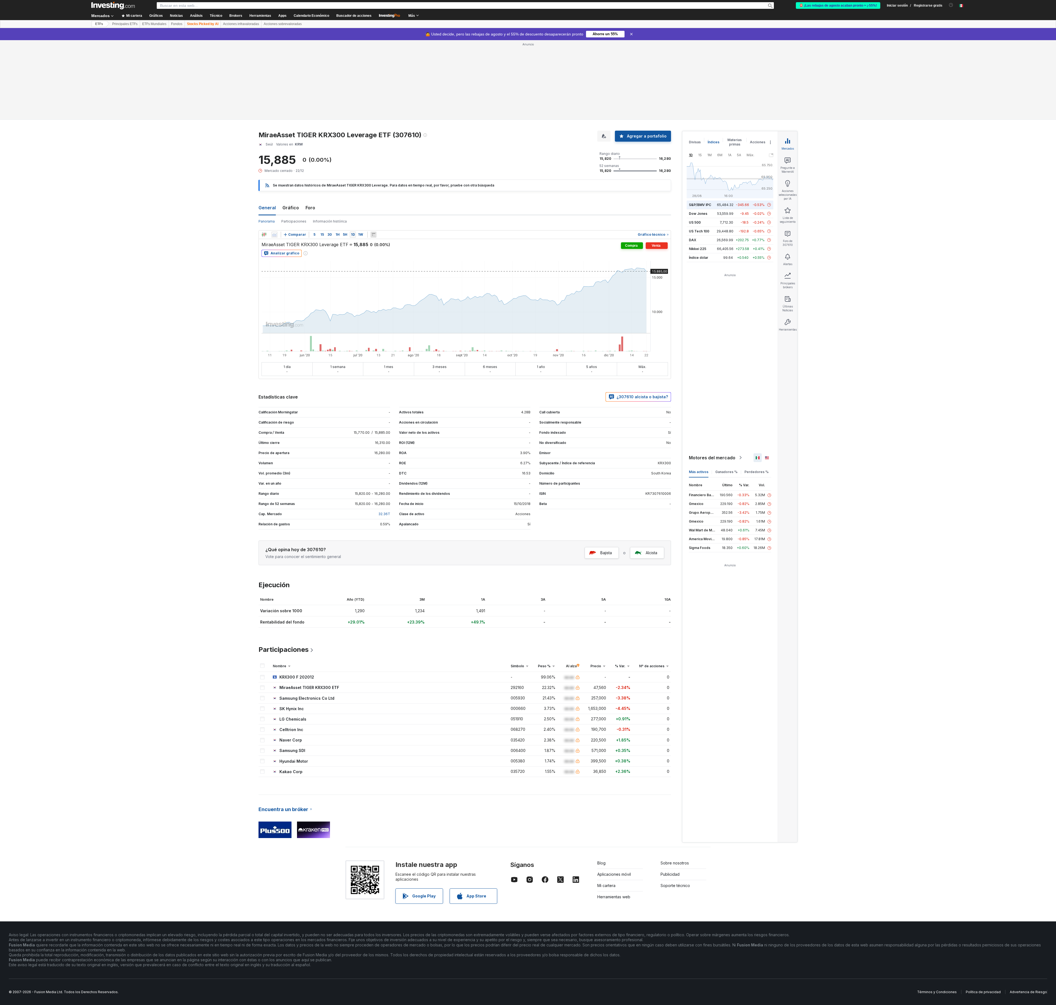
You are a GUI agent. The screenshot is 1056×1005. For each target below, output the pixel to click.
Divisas (695, 142)
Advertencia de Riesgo (1028, 992)
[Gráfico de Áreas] (274, 235)
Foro (310, 207)
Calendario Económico (311, 16)
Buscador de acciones (354, 16)
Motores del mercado (712, 457)
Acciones (757, 142)
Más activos (698, 472)
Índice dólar (698, 258)
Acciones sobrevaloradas (283, 24)
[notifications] (951, 5)
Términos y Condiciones (937, 992)
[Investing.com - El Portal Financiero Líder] (113, 5)
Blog (601, 863)
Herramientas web (613, 896)
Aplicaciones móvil (614, 874)
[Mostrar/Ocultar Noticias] (373, 235)
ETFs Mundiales (154, 24)
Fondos (176, 24)
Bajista (606, 552)
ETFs (99, 24)
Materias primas (734, 142)
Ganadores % (726, 472)
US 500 (695, 222)
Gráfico (290, 207)
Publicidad (670, 874)
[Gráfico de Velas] (264, 235)
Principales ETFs (125, 24)
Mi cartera (606, 885)
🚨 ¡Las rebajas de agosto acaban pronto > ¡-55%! (838, 5)
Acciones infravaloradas (241, 24)
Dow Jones (698, 214)
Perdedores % (756, 472)
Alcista (651, 552)
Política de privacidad (983, 992)
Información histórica (330, 221)
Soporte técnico (675, 885)
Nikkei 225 (697, 249)
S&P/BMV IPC (700, 205)
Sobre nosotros (675, 863)
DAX (692, 240)
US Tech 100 (699, 231)
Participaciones (293, 221)
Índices (713, 142)
